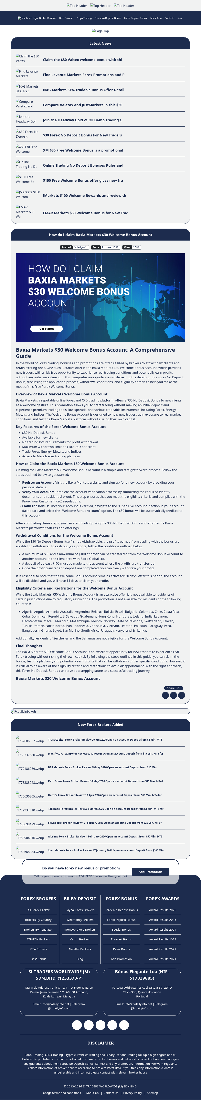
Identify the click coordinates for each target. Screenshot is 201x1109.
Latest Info (156, 18)
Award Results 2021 (162, 959)
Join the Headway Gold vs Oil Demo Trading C (82, 120)
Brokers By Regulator (38, 929)
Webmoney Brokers (80, 920)
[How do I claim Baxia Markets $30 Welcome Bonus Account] (100, 297)
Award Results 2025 (162, 920)
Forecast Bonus (121, 939)
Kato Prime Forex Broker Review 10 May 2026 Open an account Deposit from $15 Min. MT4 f (105, 781)
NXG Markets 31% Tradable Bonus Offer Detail (83, 89)
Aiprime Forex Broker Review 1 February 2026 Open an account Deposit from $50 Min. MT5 (105, 836)
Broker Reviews (47, 18)
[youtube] (89, 1025)
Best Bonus (38, 959)
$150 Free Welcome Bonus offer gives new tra (83, 180)
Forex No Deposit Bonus (108, 18)
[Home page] (28, 18)
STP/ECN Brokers (38, 939)
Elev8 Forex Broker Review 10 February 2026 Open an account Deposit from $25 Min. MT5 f (105, 823)
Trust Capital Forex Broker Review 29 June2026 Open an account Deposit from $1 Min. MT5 (105, 739)
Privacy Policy (132, 1093)
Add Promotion (150, 872)
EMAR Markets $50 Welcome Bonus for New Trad (85, 213)
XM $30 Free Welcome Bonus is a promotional (83, 150)
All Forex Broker (38, 910)
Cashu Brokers (80, 939)
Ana (179, 18)
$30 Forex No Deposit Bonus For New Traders (82, 135)
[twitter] (173, 695)
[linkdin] (181, 695)
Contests (169, 18)
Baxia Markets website (84, 482)
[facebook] (165, 695)
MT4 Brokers (38, 949)
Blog (80, 959)
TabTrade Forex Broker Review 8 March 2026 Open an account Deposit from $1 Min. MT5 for (106, 809)
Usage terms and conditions (62, 1093)
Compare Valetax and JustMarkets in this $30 (82, 105)
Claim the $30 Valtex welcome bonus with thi (82, 59)
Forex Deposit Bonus (135, 18)
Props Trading (84, 18)
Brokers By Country (38, 920)
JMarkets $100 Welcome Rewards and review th (84, 195)
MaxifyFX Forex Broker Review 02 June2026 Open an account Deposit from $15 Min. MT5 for (105, 753)
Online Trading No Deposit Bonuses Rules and (83, 165)
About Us (92, 1093)
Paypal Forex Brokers (80, 910)
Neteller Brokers (80, 949)
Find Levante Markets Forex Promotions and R (84, 74)
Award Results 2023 (162, 939)
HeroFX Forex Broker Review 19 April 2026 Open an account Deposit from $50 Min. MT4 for (105, 795)
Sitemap (152, 1093)
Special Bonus (121, 929)
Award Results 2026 (162, 910)
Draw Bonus (121, 949)
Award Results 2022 (162, 949)
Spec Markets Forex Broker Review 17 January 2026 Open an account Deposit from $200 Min (106, 850)
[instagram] (100, 1025)
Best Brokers (66, 18)
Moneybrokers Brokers (80, 929)
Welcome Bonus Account (68, 652)
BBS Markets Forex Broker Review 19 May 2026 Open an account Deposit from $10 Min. (102, 767)
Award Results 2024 (162, 929)
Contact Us (111, 1093)
